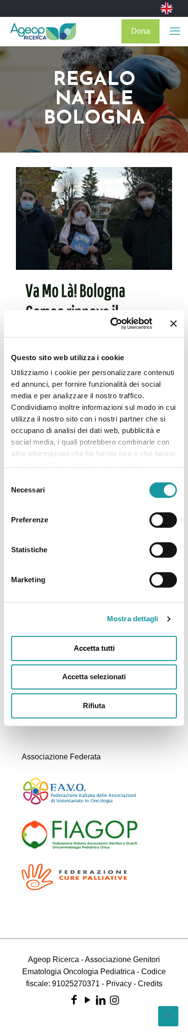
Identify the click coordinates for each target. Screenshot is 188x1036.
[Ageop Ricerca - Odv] (43, 31)
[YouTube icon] (87, 1000)
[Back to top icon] (168, 1016)
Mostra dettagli (133, 619)
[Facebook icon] (73, 1000)
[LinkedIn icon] (100, 1000)
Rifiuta (94, 705)
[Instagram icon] (114, 1000)
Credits (150, 984)
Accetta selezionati (94, 676)
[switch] (163, 520)
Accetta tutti (94, 648)
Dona (140, 31)
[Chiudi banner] (173, 323)
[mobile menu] (175, 31)
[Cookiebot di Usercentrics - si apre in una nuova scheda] (114, 323)
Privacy (119, 984)
